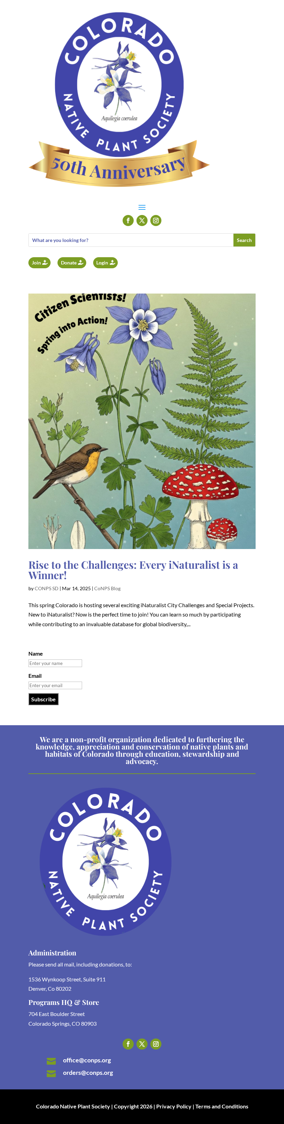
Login (102, 263)
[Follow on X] (142, 220)
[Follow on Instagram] (155, 220)
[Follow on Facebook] (128, 220)
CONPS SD (47, 588)
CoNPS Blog (107, 588)
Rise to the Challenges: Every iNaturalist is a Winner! (133, 570)
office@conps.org (87, 1060)
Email (35, 675)
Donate (69, 263)
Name (35, 653)
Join (36, 263)
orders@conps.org (88, 1072)
